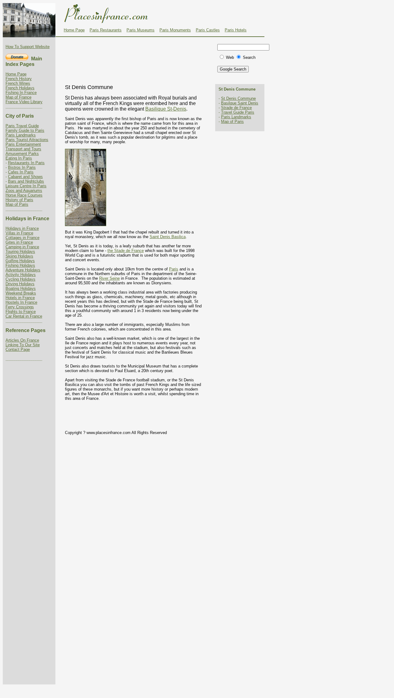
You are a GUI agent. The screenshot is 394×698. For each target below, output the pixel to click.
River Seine (109, 278)
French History (19, 78)
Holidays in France (22, 228)
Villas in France (19, 233)
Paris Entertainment (23, 144)
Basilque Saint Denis (239, 103)
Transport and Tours (23, 149)
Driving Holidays (20, 284)
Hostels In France (21, 302)
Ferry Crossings (20, 307)
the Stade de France (125, 250)
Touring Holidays (20, 251)
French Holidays (20, 88)
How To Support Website (28, 46)
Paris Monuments (175, 30)
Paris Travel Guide (22, 126)
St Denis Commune (238, 98)
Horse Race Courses (24, 195)
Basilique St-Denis (165, 109)
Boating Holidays (21, 288)
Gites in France (19, 242)
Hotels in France (20, 297)
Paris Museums (141, 30)
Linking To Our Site (23, 345)
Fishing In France (21, 92)
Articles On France (22, 340)
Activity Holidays (21, 274)
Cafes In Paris (21, 172)
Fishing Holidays (20, 265)
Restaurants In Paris (26, 162)
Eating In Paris (19, 158)
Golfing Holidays (20, 260)
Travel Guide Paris (237, 112)
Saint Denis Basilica (168, 236)
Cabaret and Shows (25, 176)
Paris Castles (208, 30)
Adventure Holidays (23, 270)
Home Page (74, 30)
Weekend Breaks (21, 293)
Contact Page (18, 349)
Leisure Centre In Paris (26, 186)
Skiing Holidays (19, 256)
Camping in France (22, 247)
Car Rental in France (24, 316)
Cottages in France (22, 237)
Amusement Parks (22, 153)
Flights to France (21, 311)
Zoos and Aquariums (24, 190)
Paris (173, 269)
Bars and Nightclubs (26, 181)
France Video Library (24, 101)
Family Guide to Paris (25, 130)
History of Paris (19, 199)
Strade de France (236, 107)
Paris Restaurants (106, 30)
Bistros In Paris (22, 167)
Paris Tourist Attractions (27, 139)
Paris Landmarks (21, 135)
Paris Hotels (236, 30)
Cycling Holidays (20, 279)
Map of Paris (17, 204)
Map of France (18, 97)
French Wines (18, 83)
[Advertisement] (136, 52)
